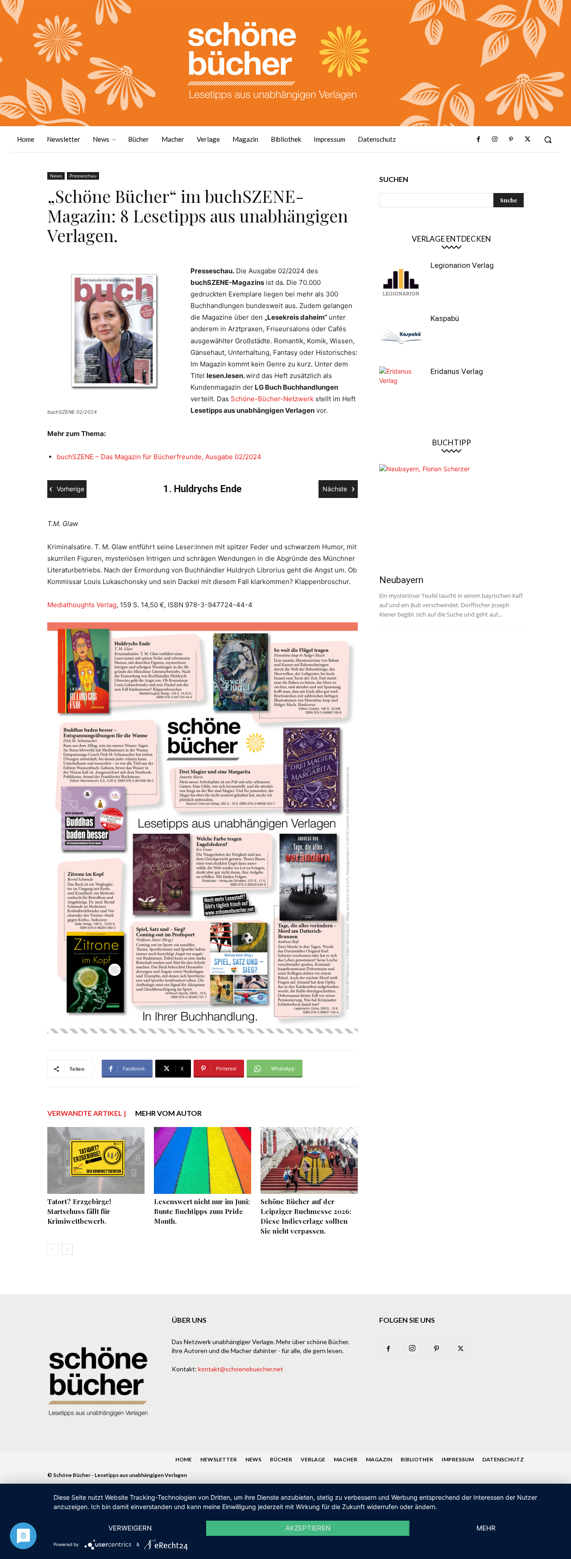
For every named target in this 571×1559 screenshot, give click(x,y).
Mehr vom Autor (168, 1113)
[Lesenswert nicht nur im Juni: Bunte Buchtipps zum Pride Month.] (202, 1160)
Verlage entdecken (451, 239)
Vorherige (70, 489)
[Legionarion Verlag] (401, 282)
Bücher (281, 1459)
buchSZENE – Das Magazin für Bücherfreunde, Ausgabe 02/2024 (159, 456)
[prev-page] (52, 1249)
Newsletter (218, 1459)
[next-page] (67, 1249)
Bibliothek (417, 1459)
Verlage (313, 1459)
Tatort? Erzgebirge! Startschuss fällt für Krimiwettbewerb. (79, 1211)
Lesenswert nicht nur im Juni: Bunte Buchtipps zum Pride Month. (202, 1211)
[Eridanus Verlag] (401, 388)
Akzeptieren (308, 1528)
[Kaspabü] (401, 335)
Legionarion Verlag (462, 265)
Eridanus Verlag (456, 371)
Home (183, 1459)
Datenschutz (503, 1459)
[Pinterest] (511, 140)
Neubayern (401, 580)
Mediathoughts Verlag (81, 605)
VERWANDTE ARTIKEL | (86, 1113)
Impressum (458, 1459)
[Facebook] (479, 140)
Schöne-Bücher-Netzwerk (272, 399)
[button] (547, 139)
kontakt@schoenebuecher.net (240, 1369)
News (56, 176)
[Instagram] (495, 140)
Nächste (335, 489)
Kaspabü (444, 318)
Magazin (379, 1459)
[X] (527, 140)
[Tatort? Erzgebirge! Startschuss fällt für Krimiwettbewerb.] (96, 1160)
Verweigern (130, 1528)
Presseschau (83, 176)
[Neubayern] (451, 516)
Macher (345, 1459)
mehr (486, 1528)
